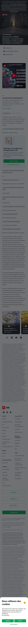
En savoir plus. (5, 615)
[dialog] (14, 612)
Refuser (20, 620)
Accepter (8, 620)
